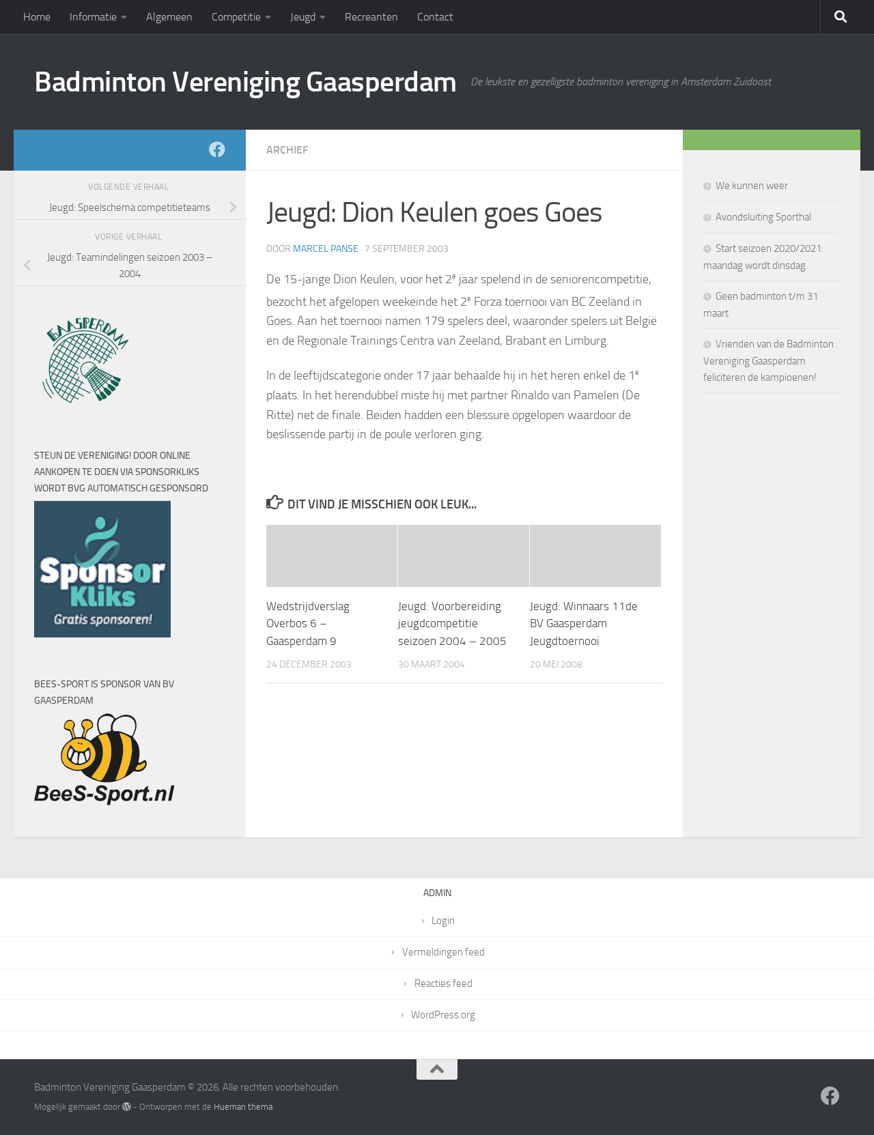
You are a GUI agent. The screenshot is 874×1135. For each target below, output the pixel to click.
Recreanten (371, 16)
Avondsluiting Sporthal (763, 217)
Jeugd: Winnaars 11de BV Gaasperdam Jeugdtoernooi (584, 623)
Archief (287, 149)
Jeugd (302, 16)
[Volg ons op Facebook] (217, 149)
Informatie (93, 16)
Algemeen (169, 16)
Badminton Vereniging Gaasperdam (245, 82)
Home (37, 16)
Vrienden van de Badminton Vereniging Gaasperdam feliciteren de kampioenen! (768, 361)
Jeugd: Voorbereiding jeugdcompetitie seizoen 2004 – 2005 (452, 623)
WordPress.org (443, 1015)
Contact (435, 16)
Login (443, 921)
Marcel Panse (325, 249)
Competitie (236, 16)
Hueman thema (243, 1107)
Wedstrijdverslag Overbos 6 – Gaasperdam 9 (308, 623)
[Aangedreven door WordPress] (126, 1106)
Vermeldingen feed (443, 952)
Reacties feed (443, 983)
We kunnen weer (752, 185)
